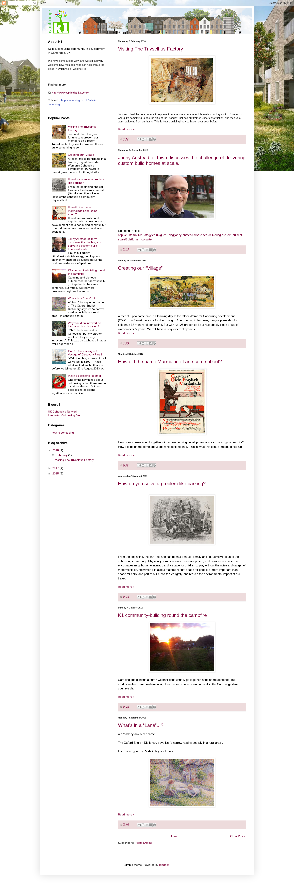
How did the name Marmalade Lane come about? (170, 361)
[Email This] (139, 139)
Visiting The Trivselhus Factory (150, 48)
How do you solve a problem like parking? (162, 483)
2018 (56, 450)
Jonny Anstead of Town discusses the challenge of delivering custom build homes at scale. (84, 243)
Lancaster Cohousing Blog (64, 415)
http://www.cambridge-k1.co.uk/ (70, 92)
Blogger (164, 864)
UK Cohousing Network (62, 411)
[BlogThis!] (143, 139)
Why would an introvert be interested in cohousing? (84, 324)
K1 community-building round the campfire (162, 615)
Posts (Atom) (143, 842)
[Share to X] (147, 139)
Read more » (126, 129)
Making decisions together (84, 375)
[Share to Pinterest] (154, 139)
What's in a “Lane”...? (140, 725)
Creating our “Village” (140, 268)
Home (173, 836)
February (62, 455)
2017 (56, 468)
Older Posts (237, 836)
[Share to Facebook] (151, 139)
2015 (56, 473)
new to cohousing (63, 432)
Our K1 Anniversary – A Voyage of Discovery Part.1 (85, 352)
